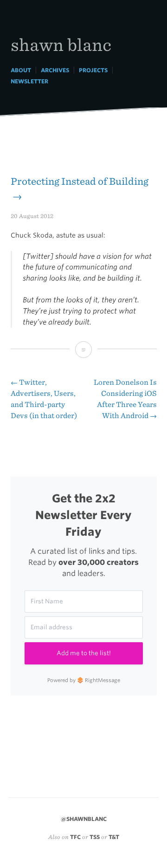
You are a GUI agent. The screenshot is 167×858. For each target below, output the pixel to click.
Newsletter (29, 81)
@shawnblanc (84, 818)
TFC (75, 836)
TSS (95, 836)
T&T (114, 836)
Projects (93, 70)
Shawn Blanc (61, 44)
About (21, 70)
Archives (55, 70)
